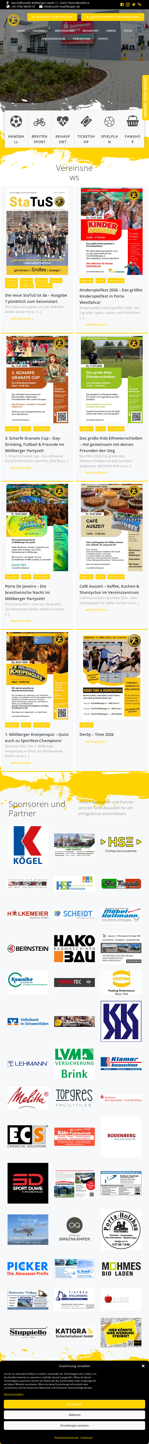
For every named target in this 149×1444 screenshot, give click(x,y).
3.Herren (11, 285)
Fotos (128, 31)
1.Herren (26, 280)
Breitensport (65, 31)
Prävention (81, 38)
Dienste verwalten (13, 1394)
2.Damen (41, 280)
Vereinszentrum (53, 38)
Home (21, 31)
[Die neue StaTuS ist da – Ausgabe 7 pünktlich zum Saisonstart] (37, 231)
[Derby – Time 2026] (112, 675)
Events (103, 38)
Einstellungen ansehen (74, 1425)
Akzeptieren (74, 1404)
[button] (143, 1366)
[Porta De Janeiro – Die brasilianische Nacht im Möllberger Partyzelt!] (37, 527)
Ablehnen (75, 1414)
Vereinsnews (44, 285)
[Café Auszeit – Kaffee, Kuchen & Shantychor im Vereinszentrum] (112, 527)
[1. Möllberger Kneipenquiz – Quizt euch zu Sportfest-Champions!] (37, 675)
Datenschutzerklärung (67, 1437)
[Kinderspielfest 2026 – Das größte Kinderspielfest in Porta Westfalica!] (112, 231)
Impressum (87, 1437)
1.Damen (11, 280)
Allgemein (26, 285)
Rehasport (91, 31)
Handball (40, 31)
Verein (111, 31)
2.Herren (56, 280)
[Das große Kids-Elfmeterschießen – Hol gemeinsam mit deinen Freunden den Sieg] (112, 379)
